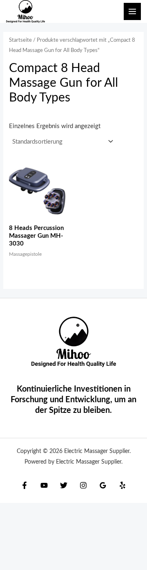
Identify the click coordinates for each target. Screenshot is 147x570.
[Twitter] (63, 485)
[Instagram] (83, 485)
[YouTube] (44, 485)
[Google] (103, 485)
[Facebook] (24, 485)
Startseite (20, 40)
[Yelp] (122, 485)
